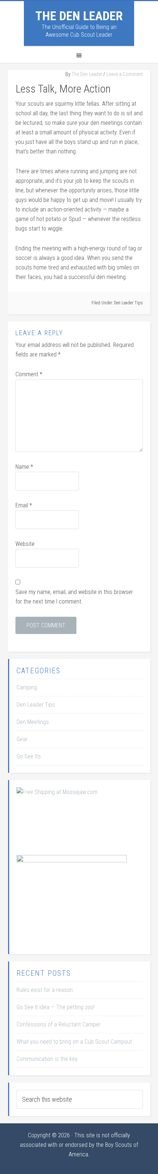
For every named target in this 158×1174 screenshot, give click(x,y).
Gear (22, 739)
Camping (27, 687)
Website (25, 543)
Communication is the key (47, 1058)
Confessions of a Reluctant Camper (59, 1024)
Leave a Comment (125, 74)
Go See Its (29, 756)
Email (23, 505)
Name (24, 466)
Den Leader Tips (128, 302)
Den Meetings (33, 721)
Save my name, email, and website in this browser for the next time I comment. (74, 596)
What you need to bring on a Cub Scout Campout (74, 1041)
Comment (28, 374)
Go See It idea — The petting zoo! (55, 1007)
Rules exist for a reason (45, 989)
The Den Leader (79, 15)
